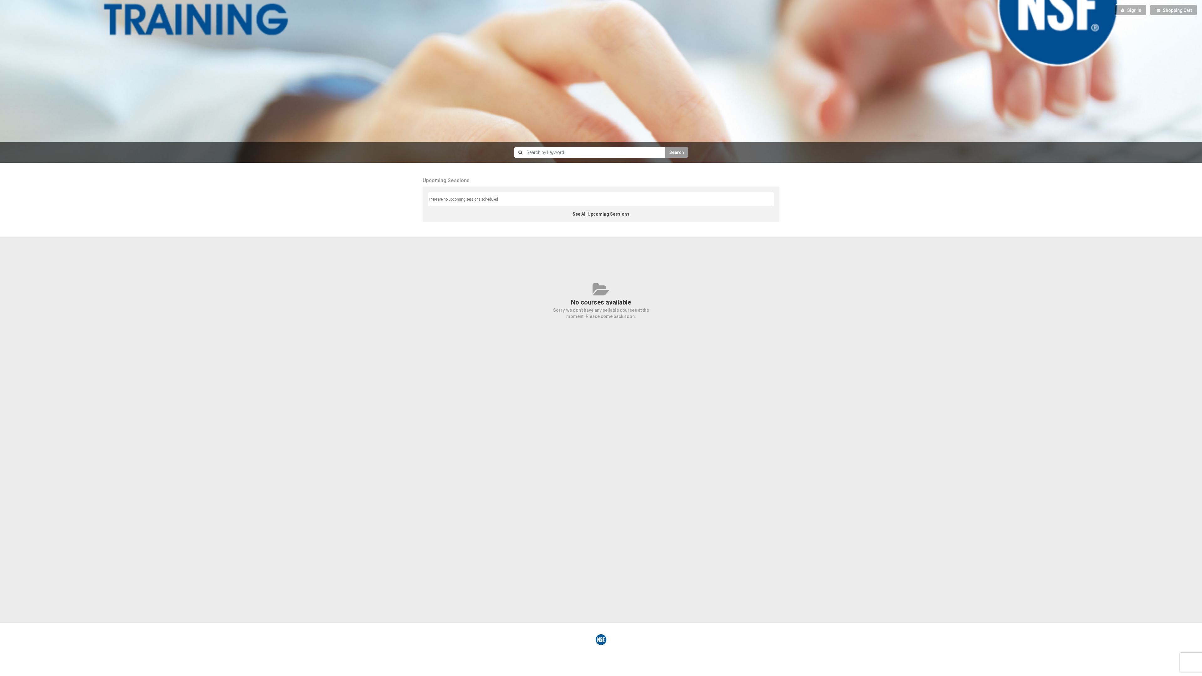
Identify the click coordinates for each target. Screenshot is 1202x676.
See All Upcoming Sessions (601, 214)
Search (676, 152)
